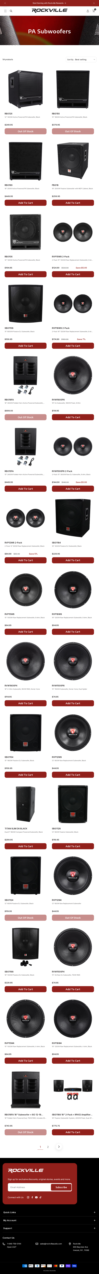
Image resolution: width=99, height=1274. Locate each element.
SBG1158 (9, 328)
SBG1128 (56, 828)
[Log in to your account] (88, 11)
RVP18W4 (57, 1043)
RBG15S (56, 113)
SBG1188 (9, 971)
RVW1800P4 (11, 685)
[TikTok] (40, 1197)
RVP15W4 (9, 1043)
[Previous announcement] (5, 3)
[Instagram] (28, 1197)
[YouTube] (36, 1197)
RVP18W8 (57, 614)
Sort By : (71, 59)
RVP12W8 (57, 757)
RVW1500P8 (58, 685)
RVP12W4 (56, 900)
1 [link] (40, 1146)
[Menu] (7, 11)
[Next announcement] (94, 3)
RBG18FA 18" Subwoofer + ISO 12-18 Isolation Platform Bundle (23, 1114)
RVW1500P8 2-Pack (62, 471)
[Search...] (11, 11)
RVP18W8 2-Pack (60, 328)
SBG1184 (56, 542)
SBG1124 (9, 900)
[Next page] (59, 1146)
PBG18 (55, 185)
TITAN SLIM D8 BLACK (16, 828)
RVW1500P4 (58, 971)
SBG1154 (9, 757)
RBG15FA (9, 471)
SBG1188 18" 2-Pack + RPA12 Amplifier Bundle (71, 1114)
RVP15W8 (9, 614)
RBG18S (9, 185)
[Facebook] (32, 1197)
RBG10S (9, 256)
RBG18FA (9, 399)
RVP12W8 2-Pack (13, 542)
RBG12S (8, 113)
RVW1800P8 (58, 399)
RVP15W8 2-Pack (60, 256)
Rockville (53, 1271)
